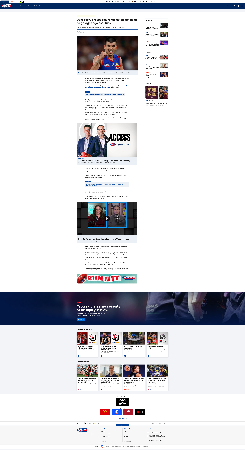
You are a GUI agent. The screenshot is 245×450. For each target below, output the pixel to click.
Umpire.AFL (126, 436)
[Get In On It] (107, 278)
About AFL (103, 431)
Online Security (145, 446)
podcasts (151, 100)
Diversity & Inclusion (105, 438)
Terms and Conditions (116, 446)
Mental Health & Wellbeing (106, 433)
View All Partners (121, 418)
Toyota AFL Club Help (105, 436)
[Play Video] (107, 140)
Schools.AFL (126, 438)
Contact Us (103, 441)
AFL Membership (127, 441)
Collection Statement (94, 434)
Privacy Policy (88, 434)
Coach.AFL (126, 433)
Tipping (225, 5)
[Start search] (235, 5)
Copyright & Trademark (135, 446)
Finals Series (37, 6)
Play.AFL (125, 431)
